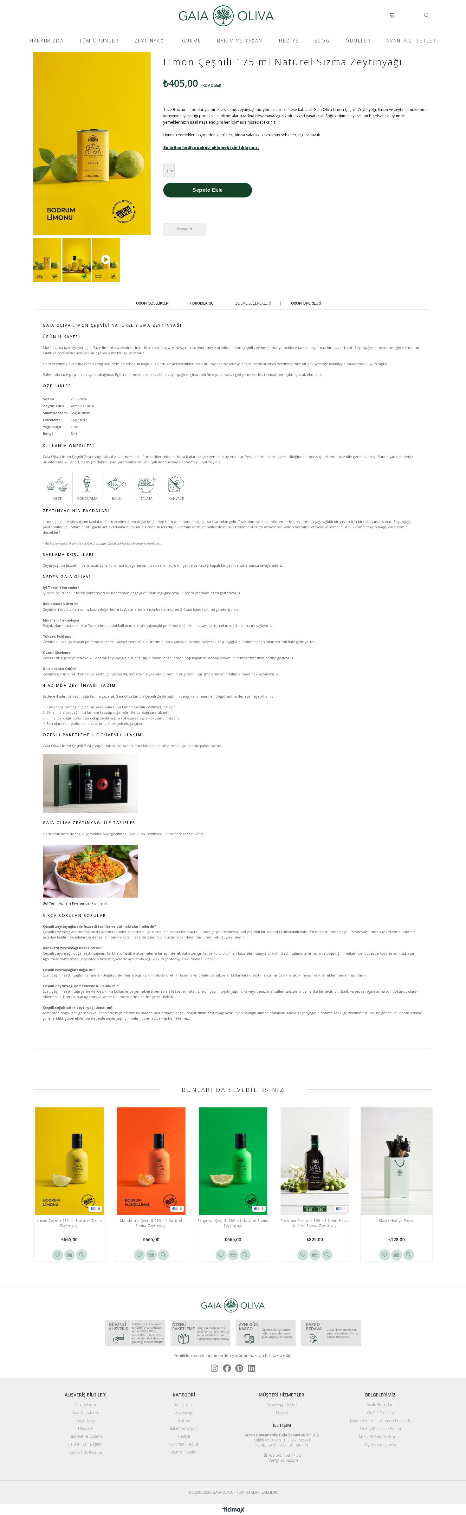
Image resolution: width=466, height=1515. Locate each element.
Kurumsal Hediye (184, 1444)
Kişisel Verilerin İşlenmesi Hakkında (380, 1421)
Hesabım (85, 1428)
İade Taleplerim (85, 1412)
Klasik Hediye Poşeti (397, 1220)
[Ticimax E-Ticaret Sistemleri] (233, 1510)
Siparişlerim (85, 1404)
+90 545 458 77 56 (284, 1455)
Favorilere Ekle (57, 1254)
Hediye (289, 41)
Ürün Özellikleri (152, 303)
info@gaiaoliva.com (282, 1460)
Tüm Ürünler (99, 41)
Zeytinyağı (150, 41)
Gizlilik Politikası (380, 1413)
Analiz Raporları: (380, 1404)
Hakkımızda (47, 41)
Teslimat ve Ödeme (86, 1436)
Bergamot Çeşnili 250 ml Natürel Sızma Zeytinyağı (233, 1223)
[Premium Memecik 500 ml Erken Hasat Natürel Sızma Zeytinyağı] (315, 1161)
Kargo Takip (85, 1420)
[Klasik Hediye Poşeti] (396, 1161)
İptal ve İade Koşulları (86, 1452)
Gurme (192, 41)
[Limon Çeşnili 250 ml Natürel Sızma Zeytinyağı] (69, 1161)
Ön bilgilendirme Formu (380, 1429)
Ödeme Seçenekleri (253, 303)
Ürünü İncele (81, 1254)
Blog (322, 41)
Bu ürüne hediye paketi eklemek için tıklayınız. (211, 147)
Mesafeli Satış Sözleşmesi (380, 1436)
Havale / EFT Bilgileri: (86, 1444)
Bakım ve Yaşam (240, 41)
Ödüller (358, 41)
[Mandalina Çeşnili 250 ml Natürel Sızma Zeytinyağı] (151, 1161)
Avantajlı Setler (411, 41)
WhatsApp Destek (282, 1404)
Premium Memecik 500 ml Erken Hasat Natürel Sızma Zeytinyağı (315, 1223)
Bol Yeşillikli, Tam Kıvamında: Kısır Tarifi (75, 903)
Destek (282, 1412)
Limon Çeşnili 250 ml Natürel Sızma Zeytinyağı (69, 1223)
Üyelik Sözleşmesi (380, 1444)
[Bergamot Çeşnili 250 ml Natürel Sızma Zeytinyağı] (233, 1161)
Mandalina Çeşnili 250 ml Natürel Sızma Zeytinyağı (151, 1223)
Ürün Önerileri (306, 303)
